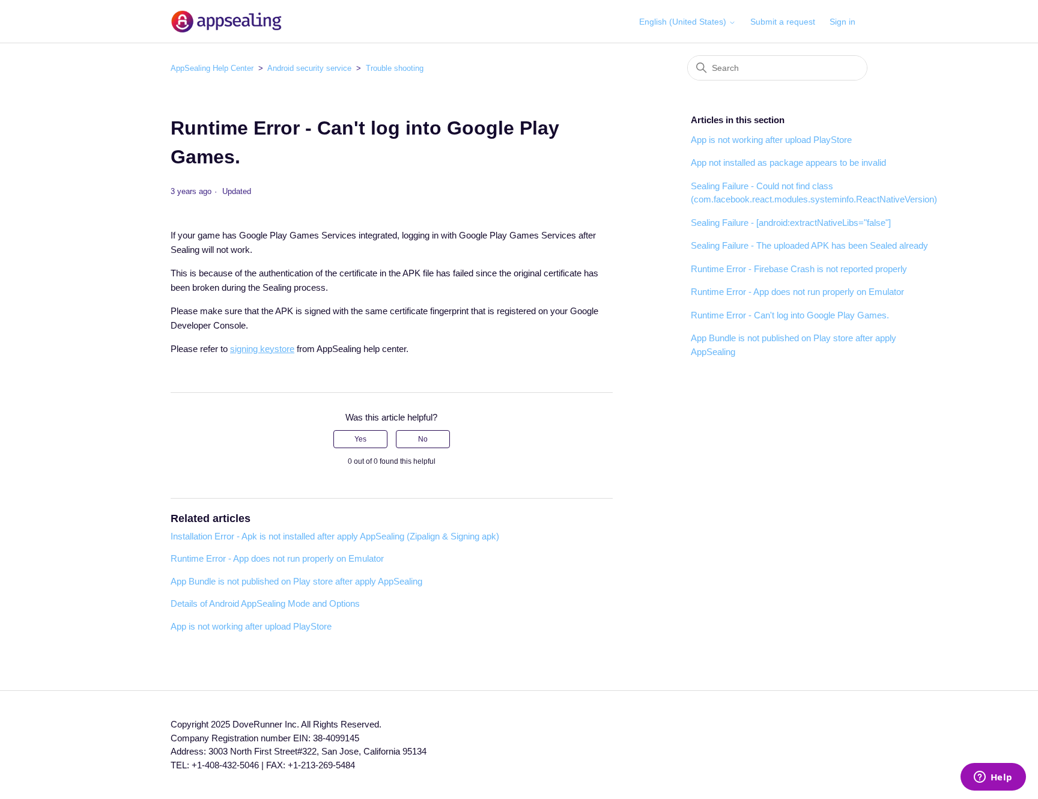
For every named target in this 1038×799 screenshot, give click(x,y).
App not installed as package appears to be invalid (788, 162)
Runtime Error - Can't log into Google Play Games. (790, 315)
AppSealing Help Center (212, 68)
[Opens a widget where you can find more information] (993, 778)
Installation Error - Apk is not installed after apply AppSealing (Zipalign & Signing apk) (335, 536)
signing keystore (262, 349)
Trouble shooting (394, 68)
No (423, 439)
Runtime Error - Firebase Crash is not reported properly (799, 269)
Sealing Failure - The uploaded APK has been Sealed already (809, 245)
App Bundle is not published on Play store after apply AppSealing (296, 581)
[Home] (226, 21)
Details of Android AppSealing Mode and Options (265, 603)
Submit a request (782, 21)
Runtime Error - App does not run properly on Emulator (277, 558)
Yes (360, 439)
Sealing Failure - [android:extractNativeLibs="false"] (791, 222)
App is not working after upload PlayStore (251, 626)
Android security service (309, 68)
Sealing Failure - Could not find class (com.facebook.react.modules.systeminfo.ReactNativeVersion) (814, 193)
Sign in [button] (842, 21)
